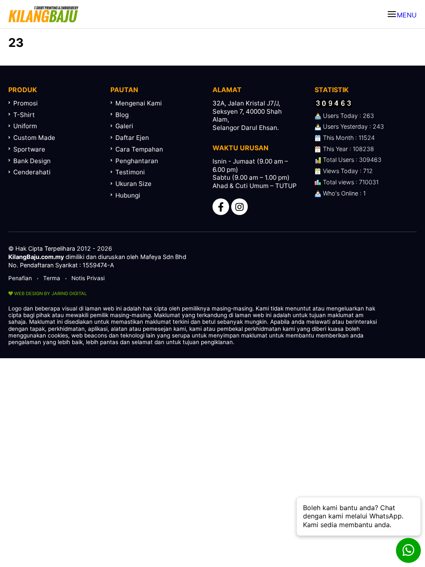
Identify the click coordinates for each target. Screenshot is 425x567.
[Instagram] (239, 206)
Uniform (25, 126)
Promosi (25, 103)
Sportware (29, 149)
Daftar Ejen (132, 138)
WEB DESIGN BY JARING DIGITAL (50, 293)
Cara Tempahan (139, 149)
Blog (122, 115)
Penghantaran (136, 161)
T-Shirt (24, 115)
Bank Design (32, 161)
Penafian (20, 278)
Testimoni (130, 172)
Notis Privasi (88, 278)
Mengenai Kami (138, 103)
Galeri (124, 126)
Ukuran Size (133, 184)
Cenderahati (32, 172)
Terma (51, 278)
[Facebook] (220, 206)
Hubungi (127, 195)
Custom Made (34, 138)
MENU (407, 15)
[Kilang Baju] (43, 14)
